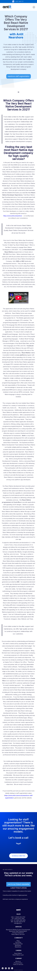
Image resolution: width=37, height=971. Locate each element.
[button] (33, 7)
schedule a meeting (18, 856)
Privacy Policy (18, 963)
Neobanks (18, 945)
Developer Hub (18, 943)
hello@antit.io (18, 923)
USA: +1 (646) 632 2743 (18, 917)
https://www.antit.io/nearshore (12, 216)
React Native (18, 953)
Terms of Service (18, 964)
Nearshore (18, 947)
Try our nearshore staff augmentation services (18, 806)
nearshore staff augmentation (18, 76)
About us (18, 961)
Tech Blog (18, 942)
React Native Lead (18, 955)
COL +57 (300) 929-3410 (18, 920)
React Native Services (18, 934)
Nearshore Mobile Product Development (18, 929)
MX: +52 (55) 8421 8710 (18, 921)
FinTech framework (18, 932)
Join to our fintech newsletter (18, 884)
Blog (18, 940)
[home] (6, 6)
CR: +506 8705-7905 (18, 918)
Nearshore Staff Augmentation (18, 931)
